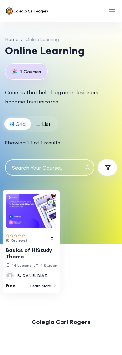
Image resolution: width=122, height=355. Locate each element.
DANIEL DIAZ (35, 275)
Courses (26, 72)
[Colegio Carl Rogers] (27, 11)
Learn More (40, 285)
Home (11, 39)
